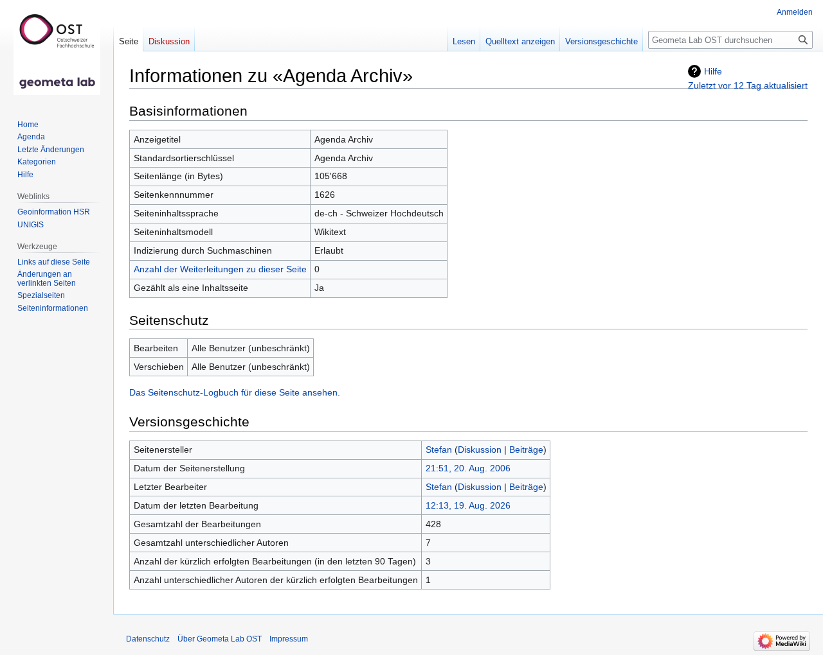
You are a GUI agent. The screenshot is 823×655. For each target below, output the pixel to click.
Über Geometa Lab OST (219, 638)
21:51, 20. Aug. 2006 (468, 468)
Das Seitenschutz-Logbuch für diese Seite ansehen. (234, 392)
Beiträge (526, 449)
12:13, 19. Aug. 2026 (468, 505)
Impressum (288, 638)
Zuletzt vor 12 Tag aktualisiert (748, 85)
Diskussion (480, 449)
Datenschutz (148, 638)
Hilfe (713, 71)
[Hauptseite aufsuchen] (56, 51)
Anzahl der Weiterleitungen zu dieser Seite (220, 269)
